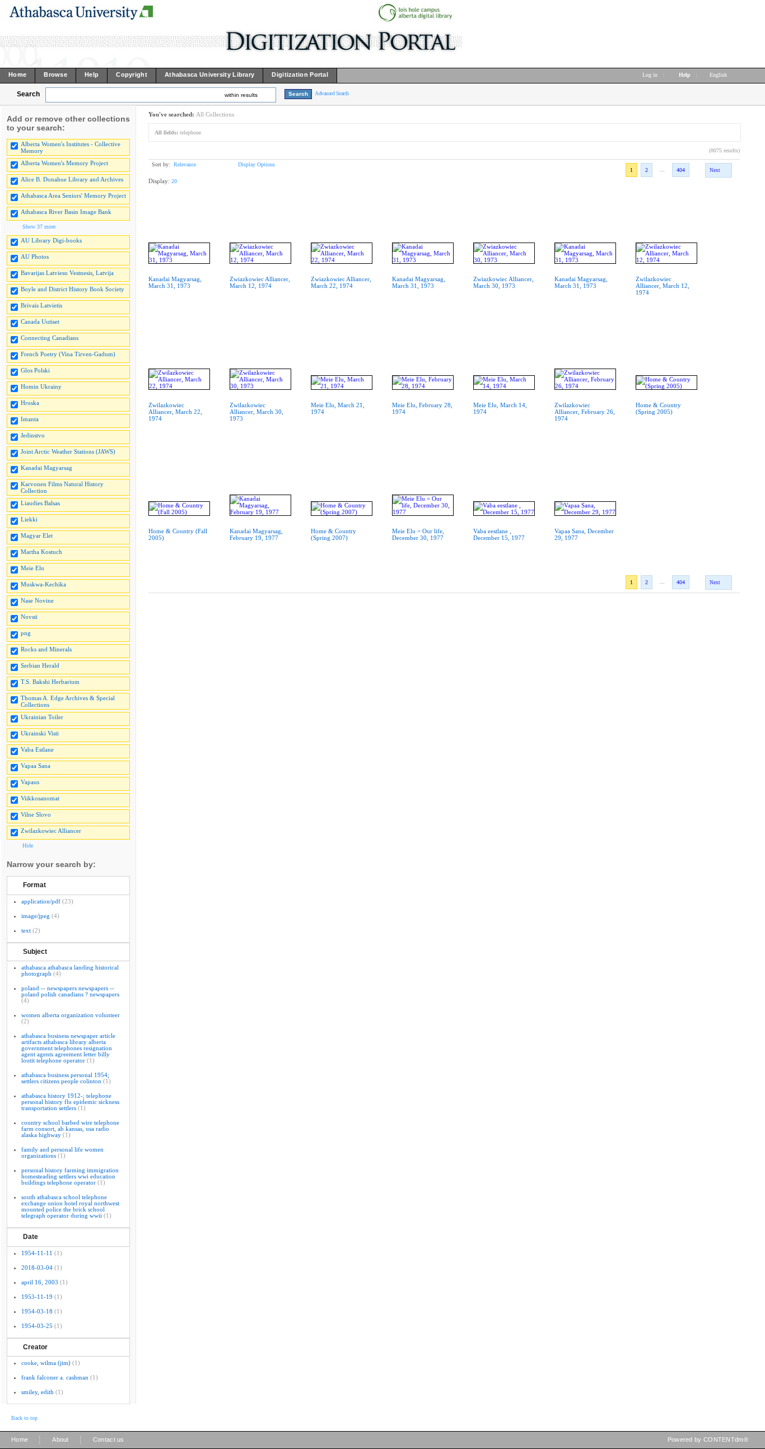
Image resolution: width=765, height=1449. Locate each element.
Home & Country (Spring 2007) (333, 534)
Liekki (29, 519)
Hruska (30, 402)
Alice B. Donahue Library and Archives (72, 179)
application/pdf (40, 901)
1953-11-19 (37, 1296)
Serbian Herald (40, 665)
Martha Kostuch (41, 551)
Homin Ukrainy (41, 386)
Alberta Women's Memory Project (64, 163)
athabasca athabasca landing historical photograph (70, 970)
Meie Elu (32, 568)
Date (30, 1237)
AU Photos (35, 256)
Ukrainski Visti (40, 733)
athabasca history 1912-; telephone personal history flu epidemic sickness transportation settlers (70, 1101)
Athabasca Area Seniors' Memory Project (73, 195)
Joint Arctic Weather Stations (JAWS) (68, 451)
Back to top (24, 1418)
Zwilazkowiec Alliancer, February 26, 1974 (584, 412)
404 (681, 170)
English (719, 75)
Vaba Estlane (37, 749)
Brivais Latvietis (41, 305)
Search (28, 94)
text (26, 930)
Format (34, 885)
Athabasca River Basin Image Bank (66, 211)
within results (241, 95)
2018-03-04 (37, 1267)
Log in (649, 75)
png (26, 633)
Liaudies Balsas (40, 503)
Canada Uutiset (40, 321)
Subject (35, 952)
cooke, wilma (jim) (46, 1362)
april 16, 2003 (39, 1282)
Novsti (29, 616)
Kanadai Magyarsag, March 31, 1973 (175, 282)
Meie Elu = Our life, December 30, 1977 (418, 534)
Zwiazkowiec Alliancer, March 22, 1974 (341, 282)
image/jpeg (35, 915)
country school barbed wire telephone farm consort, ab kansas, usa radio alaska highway (70, 1128)
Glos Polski (35, 370)
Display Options (256, 164)
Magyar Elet (37, 535)
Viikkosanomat (40, 798)
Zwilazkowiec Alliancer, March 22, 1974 (175, 412)
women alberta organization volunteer (70, 1015)
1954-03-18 (37, 1311)
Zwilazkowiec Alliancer (51, 830)
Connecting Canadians (49, 337)
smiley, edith (37, 1392)
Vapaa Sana (35, 765)
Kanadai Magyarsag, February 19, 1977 (256, 534)
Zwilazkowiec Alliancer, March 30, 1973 (256, 412)
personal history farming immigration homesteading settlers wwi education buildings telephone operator (70, 1176)
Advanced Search (332, 93)
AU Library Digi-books (51, 240)
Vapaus (30, 782)
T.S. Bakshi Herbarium (50, 681)
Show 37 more (38, 226)
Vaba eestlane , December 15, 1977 (499, 534)
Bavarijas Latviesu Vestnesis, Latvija (67, 272)
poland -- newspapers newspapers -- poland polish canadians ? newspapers (70, 991)
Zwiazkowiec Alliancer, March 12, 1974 (260, 282)
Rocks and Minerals (46, 649)
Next (715, 170)
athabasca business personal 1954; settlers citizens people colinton (65, 1077)
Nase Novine (37, 600)
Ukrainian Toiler (42, 717)
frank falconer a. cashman (54, 1377)
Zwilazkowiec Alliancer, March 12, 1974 (662, 286)
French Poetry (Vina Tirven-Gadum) (68, 354)
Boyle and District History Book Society (72, 289)
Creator (35, 1347)
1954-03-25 (37, 1325)
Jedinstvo (33, 435)
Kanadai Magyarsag (46, 467)
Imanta (30, 419)
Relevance (185, 164)
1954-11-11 (37, 1253)
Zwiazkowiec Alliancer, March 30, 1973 (503, 282)
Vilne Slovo (36, 814)
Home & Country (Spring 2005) (658, 408)
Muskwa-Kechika (43, 584)
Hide (27, 845)
